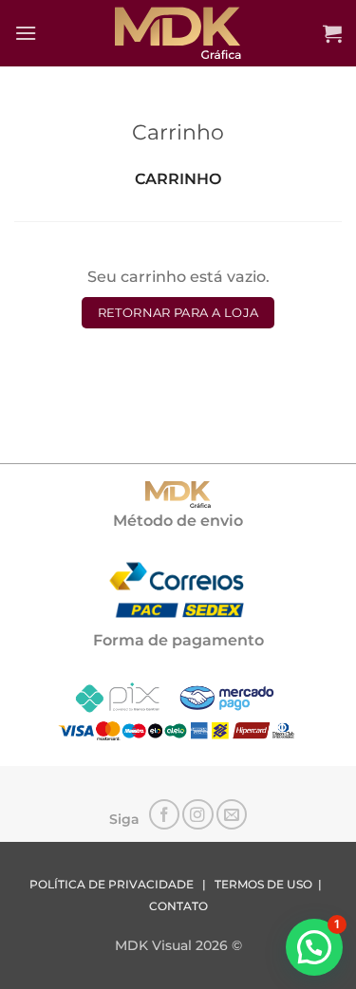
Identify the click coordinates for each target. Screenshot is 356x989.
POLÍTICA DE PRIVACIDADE (111, 884)
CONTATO (178, 906)
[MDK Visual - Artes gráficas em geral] (178, 33)
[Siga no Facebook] (164, 814)
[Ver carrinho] (332, 33)
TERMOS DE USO (263, 884)
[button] (25, 32)
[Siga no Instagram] (198, 814)
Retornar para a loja (178, 312)
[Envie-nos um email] (232, 814)
